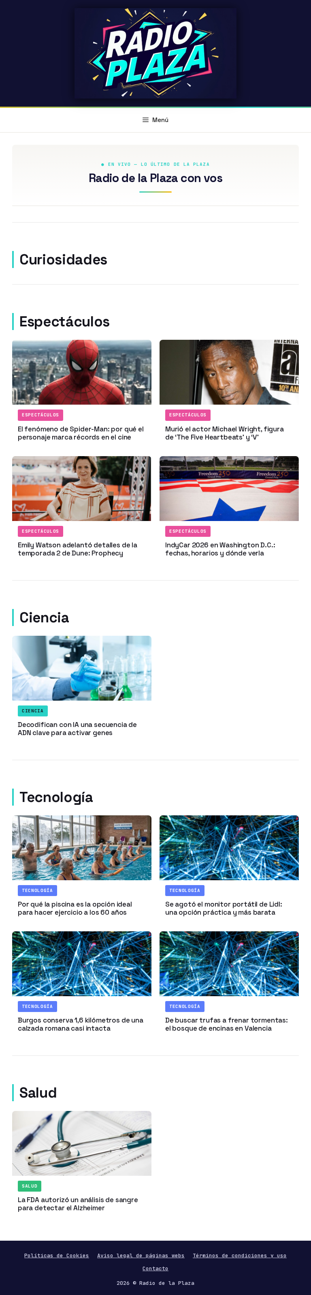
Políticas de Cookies (56, 1255)
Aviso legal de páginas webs (141, 1255)
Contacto (155, 1268)
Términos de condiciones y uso (240, 1255)
